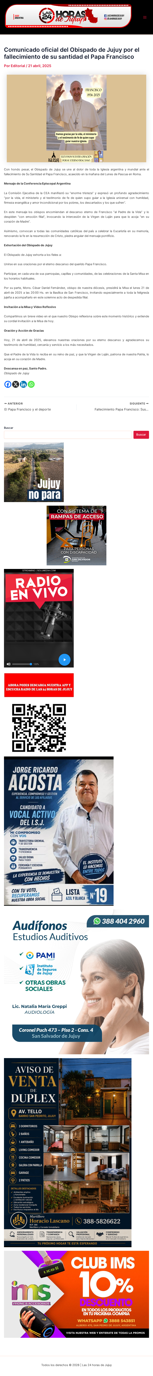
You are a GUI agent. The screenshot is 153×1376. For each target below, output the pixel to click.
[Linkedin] (23, 384)
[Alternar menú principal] (145, 17)
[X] (15, 384)
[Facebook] (7, 384)
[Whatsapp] (31, 384)
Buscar (8, 427)
